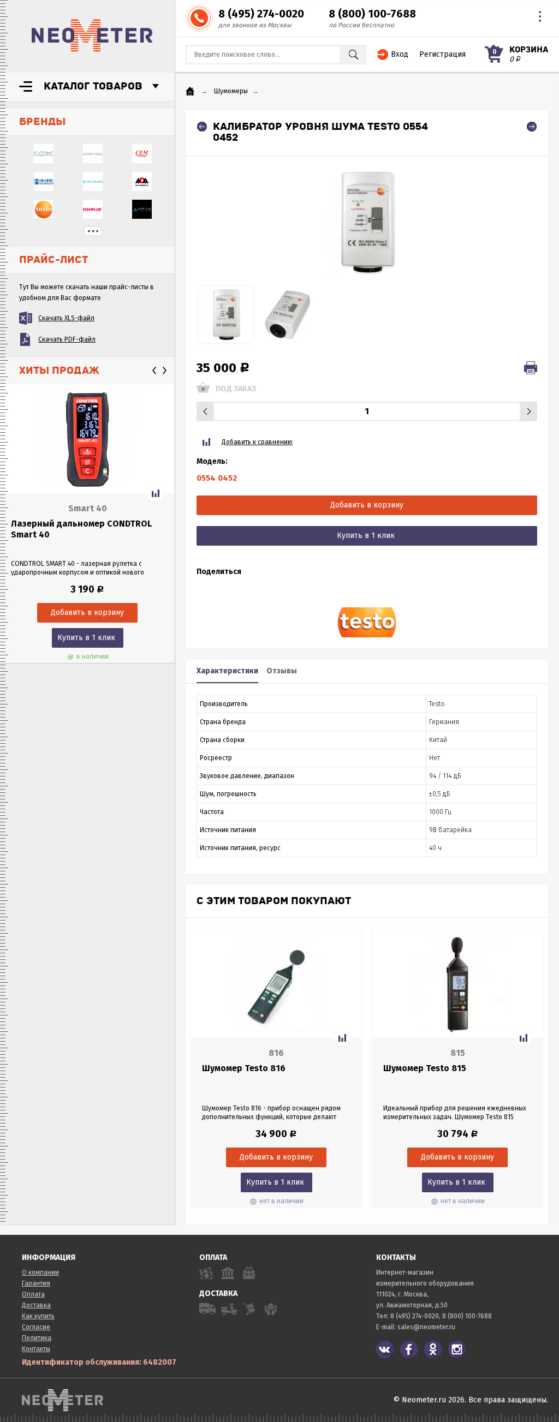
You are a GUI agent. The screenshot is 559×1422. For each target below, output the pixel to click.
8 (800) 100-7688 (372, 13)
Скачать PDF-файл (67, 339)
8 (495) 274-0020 (261, 13)
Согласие (36, 1327)
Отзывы (281, 671)
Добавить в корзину (366, 505)
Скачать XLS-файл (66, 318)
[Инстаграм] (457, 1349)
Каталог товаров (93, 86)
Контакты (36, 1349)
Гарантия (36, 1283)
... (93, 231)
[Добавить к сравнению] (155, 493)
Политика (36, 1338)
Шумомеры (231, 91)
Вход (399, 54)
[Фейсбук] (409, 1349)
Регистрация (442, 54)
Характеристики (227, 671)
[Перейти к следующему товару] (531, 126)
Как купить (38, 1316)
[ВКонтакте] (385, 1349)
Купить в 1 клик (86, 637)
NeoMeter (92, 35)
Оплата (33, 1294)
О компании (40, 1272)
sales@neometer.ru (426, 1327)
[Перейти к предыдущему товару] (202, 126)
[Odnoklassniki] (433, 1349)
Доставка (36, 1305)
